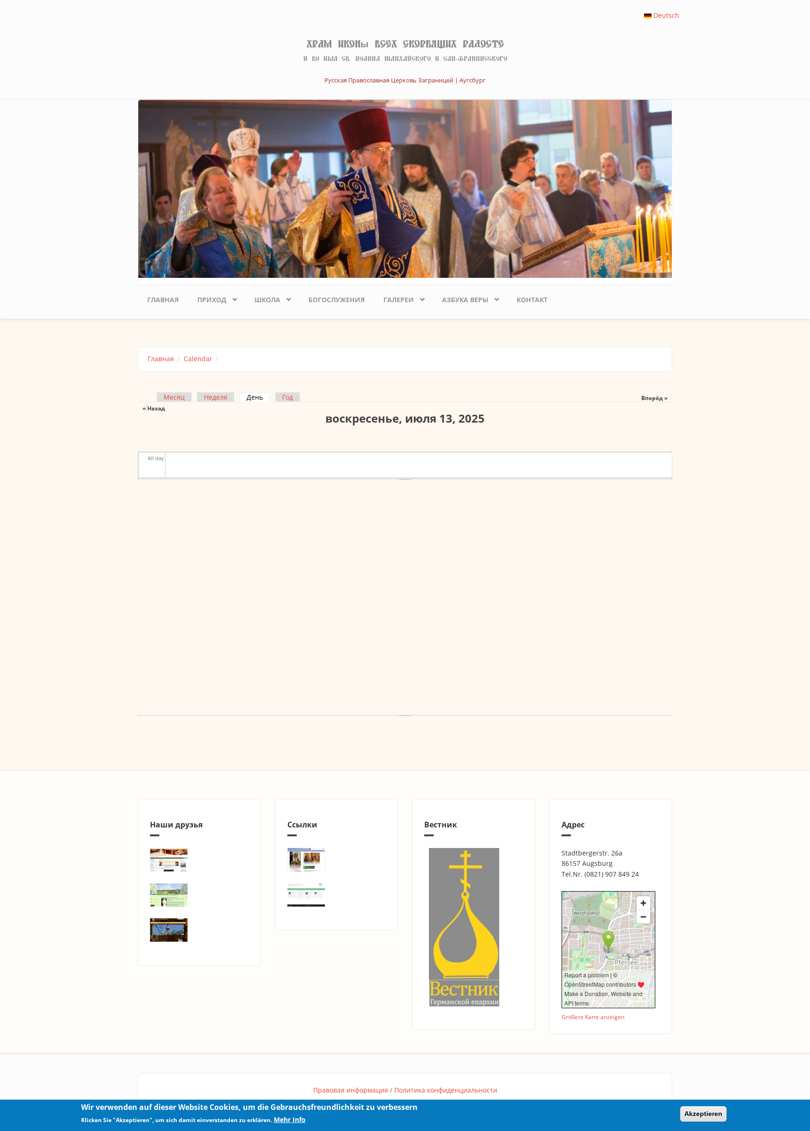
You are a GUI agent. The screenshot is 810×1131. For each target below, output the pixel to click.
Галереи (394, 298)
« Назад (153, 408)
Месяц (174, 397)
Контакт (532, 299)
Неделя (215, 397)
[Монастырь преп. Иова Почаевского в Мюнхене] (199, 930)
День (258, 397)
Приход (207, 298)
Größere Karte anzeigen (593, 1016)
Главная (163, 299)
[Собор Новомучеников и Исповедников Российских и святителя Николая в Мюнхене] (199, 859)
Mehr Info (290, 1120)
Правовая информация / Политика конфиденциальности (405, 1090)
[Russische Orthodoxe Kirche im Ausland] (336, 895)
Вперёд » (654, 398)
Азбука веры (460, 298)
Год (287, 397)
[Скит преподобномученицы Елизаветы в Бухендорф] (199, 895)
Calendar (198, 358)
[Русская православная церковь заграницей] (336, 859)
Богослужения (336, 299)
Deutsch (665, 15)
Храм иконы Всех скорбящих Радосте (405, 44)
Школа (262, 298)
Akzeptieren (703, 1113)
